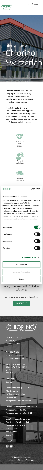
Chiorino (19, 94)
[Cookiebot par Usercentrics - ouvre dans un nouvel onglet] (30, 189)
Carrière (9, 382)
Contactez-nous (12, 379)
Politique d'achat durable (16, 410)
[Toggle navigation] (37, 11)
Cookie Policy (11, 435)
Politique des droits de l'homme (18, 401)
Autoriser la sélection (21, 272)
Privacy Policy (11, 432)
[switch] (37, 234)
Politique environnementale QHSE (19, 413)
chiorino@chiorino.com (15, 359)
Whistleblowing (12, 391)
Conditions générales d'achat (17, 422)
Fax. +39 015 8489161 (14, 355)
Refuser (22, 279)
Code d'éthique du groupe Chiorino (20, 388)
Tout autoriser (21, 264)
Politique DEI (11, 397)
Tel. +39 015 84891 (13, 352)
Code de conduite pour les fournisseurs (21, 407)
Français (35, 4)
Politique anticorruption (15, 394)
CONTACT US (21, 303)
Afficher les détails (29, 257)
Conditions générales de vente (18, 419)
